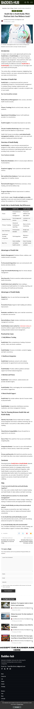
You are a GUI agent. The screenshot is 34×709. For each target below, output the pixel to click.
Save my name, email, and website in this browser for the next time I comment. (17, 586)
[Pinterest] (26, 533)
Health (19, 10)
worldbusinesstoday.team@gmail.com (14, 19)
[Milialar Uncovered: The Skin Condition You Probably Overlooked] (5, 616)
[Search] (28, 2)
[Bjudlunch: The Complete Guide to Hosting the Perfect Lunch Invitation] (5, 605)
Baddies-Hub (10, 2)
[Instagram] (10, 668)
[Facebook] (19, 533)
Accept (17, 707)
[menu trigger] (31, 2)
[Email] (30, 533)
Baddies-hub (7, 656)
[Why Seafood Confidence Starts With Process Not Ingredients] (5, 627)
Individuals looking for (25, 326)
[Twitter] (23, 533)
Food (14, 10)
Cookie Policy (20, 704)
